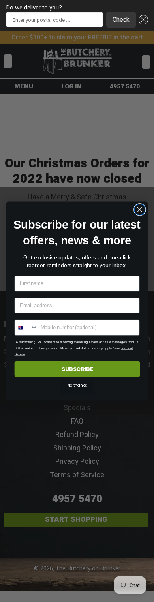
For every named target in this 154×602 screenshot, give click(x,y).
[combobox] (26, 327)
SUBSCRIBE (77, 369)
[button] (142, 20)
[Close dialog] (139, 209)
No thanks (77, 385)
